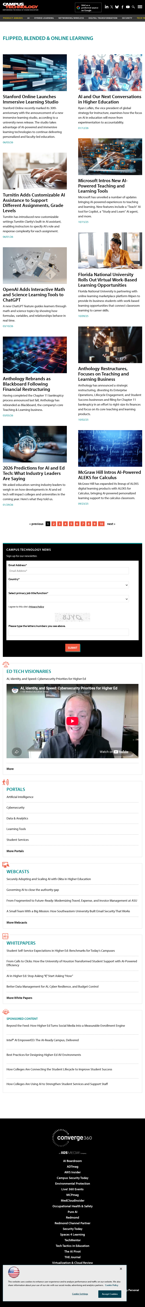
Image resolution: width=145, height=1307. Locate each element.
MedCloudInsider (72, 1200)
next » (111, 524)
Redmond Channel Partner (72, 1223)
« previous (36, 524)
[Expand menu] (140, 7)
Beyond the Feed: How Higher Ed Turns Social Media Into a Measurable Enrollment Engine (66, 1026)
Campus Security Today (72, 1178)
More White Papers (19, 998)
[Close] (121, 1269)
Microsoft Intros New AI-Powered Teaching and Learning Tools (103, 185)
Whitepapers (21, 943)
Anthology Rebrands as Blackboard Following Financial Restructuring (27, 383)
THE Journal (73, 1257)
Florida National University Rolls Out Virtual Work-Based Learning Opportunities (107, 279)
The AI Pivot (72, 1251)
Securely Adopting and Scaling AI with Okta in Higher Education (49, 879)
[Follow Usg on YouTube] (128, 7)
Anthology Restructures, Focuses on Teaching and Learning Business (103, 373)
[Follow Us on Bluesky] (117, 7)
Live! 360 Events (72, 1189)
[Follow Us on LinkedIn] (106, 6)
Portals (16, 789)
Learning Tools (16, 829)
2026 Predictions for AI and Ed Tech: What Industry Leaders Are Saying (34, 473)
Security (127, 18)
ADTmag (72, 1166)
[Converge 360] (72, 1138)
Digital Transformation (103, 18)
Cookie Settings (80, 1293)
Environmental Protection (72, 1183)
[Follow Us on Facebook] (122, 7)
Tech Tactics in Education (72, 1246)
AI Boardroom (72, 1161)
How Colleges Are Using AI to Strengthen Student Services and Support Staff (57, 1084)
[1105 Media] (72, 1152)
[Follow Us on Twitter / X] (111, 6)
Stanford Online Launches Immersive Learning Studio (30, 99)
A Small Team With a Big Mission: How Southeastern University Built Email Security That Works (68, 911)
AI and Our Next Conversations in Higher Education (109, 99)
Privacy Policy (36, 606)
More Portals (15, 851)
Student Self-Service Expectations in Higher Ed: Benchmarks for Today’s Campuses (61, 951)
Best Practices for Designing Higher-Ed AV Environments (44, 1055)
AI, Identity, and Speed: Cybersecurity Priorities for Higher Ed (46, 679)
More (10, 769)
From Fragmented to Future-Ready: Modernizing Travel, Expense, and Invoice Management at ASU (72, 900)
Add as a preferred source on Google (89, 7)
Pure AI (72, 1212)
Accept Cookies (110, 1293)
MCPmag (72, 1195)
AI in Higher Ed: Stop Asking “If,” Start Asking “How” (40, 976)
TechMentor (73, 1240)
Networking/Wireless (71, 18)
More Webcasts (17, 922)
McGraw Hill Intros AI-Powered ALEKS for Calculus (109, 474)
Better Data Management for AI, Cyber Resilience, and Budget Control (52, 986)
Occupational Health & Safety (73, 1206)
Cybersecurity (15, 807)
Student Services (18, 840)
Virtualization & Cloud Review (72, 1263)
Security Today (72, 1229)
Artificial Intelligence (20, 797)
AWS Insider (72, 1172)
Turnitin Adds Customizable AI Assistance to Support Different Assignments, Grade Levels (34, 203)
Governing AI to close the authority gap (33, 890)
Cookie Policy (111, 1285)
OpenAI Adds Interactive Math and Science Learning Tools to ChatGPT (34, 294)
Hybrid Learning (44, 18)
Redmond (72, 1217)
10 (101, 524)
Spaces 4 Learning (72, 1234)
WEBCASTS (18, 871)
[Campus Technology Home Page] (20, 6)
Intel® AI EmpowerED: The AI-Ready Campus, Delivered (43, 1040)
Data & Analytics (17, 818)
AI (28, 18)
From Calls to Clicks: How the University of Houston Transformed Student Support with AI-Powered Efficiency (72, 963)
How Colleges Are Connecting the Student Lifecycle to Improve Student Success (59, 1069)
